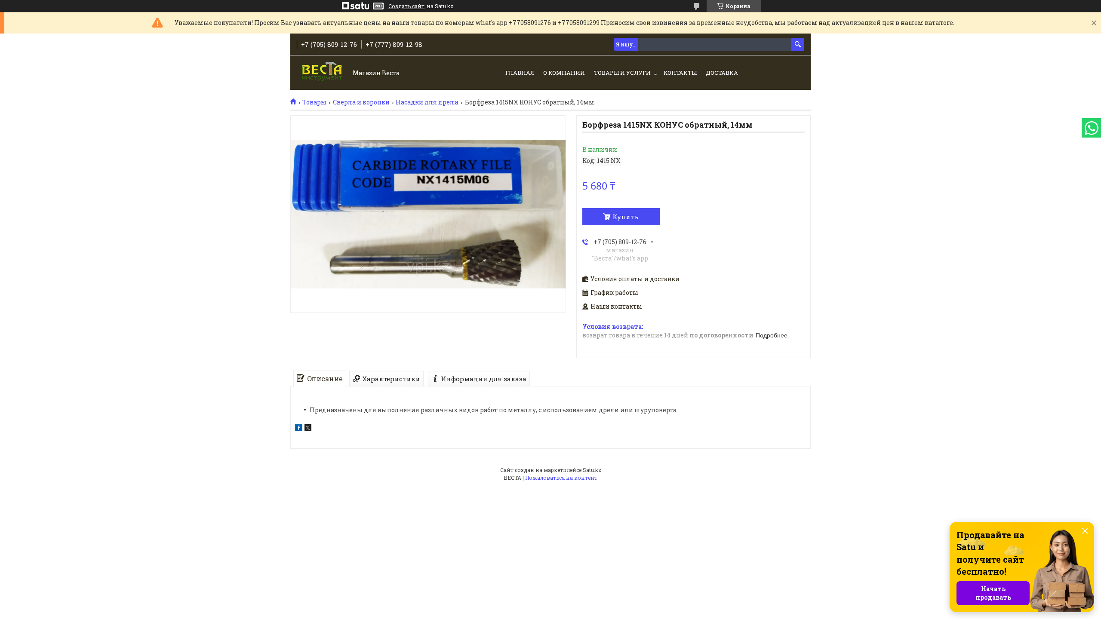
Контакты (680, 73)
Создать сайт (406, 6)
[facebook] (298, 429)
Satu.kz (592, 469)
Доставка (722, 73)
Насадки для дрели (427, 102)
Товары (314, 102)
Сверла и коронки (361, 102)
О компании (564, 73)
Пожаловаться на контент (561, 477)
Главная (519, 73)
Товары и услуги (622, 73)
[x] (307, 429)
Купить (625, 216)
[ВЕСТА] (322, 73)
